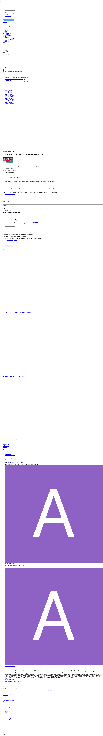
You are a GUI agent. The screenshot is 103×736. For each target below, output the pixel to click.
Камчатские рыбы (8, 34)
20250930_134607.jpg (8, 98)
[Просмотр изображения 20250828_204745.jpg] (9, 92)
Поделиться (5, 205)
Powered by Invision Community (23, 696)
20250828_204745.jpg (8, 94)
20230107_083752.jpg (8, 90)
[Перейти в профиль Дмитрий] (7, 459)
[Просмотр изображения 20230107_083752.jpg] (9, 88)
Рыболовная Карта (8, 35)
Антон (6, 151)
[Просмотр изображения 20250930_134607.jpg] (9, 96)
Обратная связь (5, 695)
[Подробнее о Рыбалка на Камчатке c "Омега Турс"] (53, 344)
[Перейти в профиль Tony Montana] (8, 454)
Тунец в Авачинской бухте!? (10, 455)
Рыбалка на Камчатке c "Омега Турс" (14, 376)
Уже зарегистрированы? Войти (8, 3)
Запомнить (7, 13)
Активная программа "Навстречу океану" (15, 439)
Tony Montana (8, 91)
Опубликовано (19, 456)
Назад (6, 705)
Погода (4, 445)
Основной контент (10, 39)
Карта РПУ (5, 32)
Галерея (6, 28)
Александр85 (8, 80)
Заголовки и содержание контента (10, 60)
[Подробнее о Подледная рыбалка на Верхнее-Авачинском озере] (53, 281)
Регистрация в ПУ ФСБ (7, 448)
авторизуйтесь (35, 222)
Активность (5, 36)
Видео (5, 49)
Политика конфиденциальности (8, 694)
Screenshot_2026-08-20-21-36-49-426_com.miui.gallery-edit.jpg (16, 79)
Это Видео (6, 51)
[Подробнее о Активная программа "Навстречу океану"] (53, 408)
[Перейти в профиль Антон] (4, 145)
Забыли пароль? (8, 16)
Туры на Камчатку (6, 41)
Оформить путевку (6, 449)
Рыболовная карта (6, 446)
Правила (6, 30)
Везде (5, 48)
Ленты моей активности (9, 38)
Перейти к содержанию (4, 0)
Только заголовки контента (9, 61)
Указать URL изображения (12, 240)
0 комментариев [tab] (8, 210)
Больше (6, 31)
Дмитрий (9, 462)
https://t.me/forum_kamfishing (10, 194)
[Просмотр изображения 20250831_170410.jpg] (9, 100)
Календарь (7, 29)
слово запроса (8, 57)
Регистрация (5, 22)
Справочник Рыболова (7, 33)
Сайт (3, 25)
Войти (6, 14)
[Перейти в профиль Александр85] (54, 562)
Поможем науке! (6, 444)
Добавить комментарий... (7, 229)
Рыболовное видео (8, 27)
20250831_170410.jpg (8, 102)
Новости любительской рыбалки (11, 26)
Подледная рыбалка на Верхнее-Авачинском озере (17, 312)
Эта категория (6, 50)
